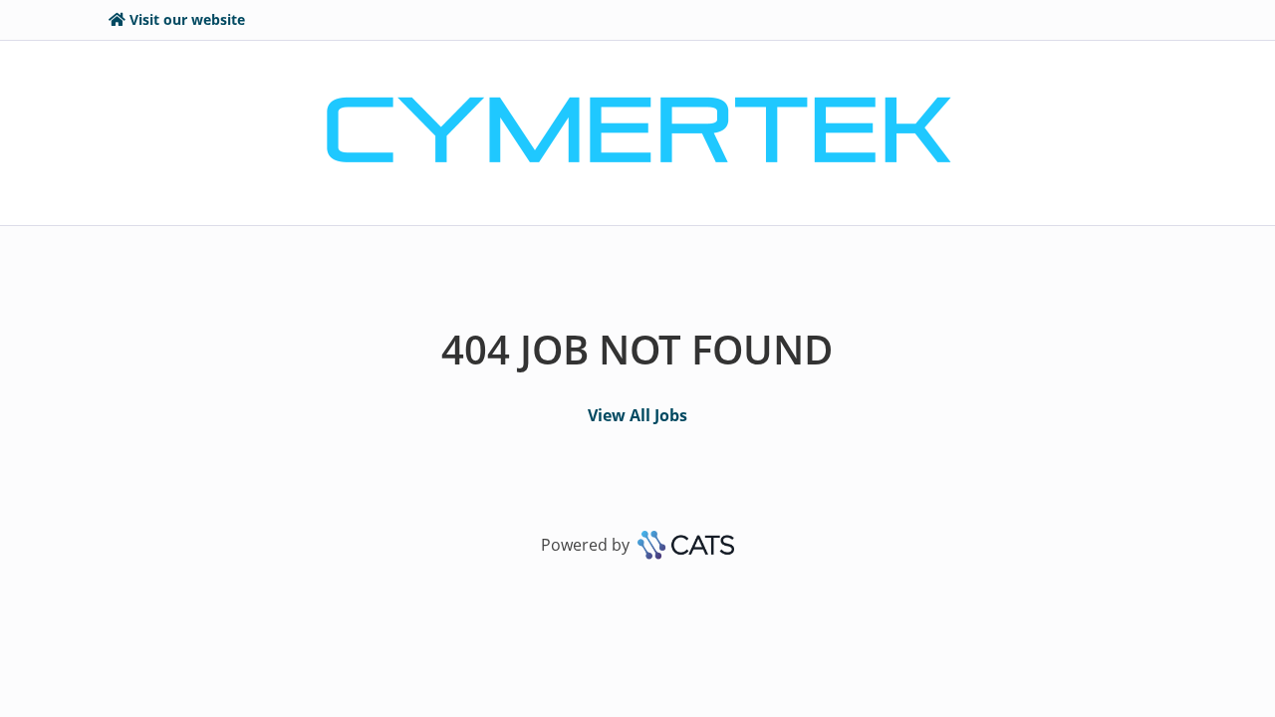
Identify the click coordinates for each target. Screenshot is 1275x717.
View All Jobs (637, 415)
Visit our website (187, 19)
